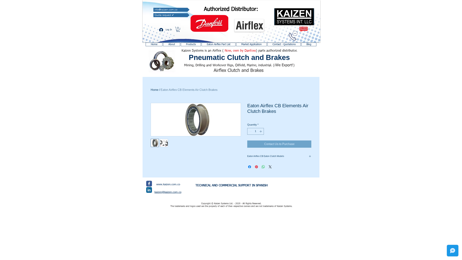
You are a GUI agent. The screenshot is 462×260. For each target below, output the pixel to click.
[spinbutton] (255, 131)
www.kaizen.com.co (168, 184)
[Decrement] (250, 131)
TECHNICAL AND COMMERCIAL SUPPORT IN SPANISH (231, 185)
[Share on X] (270, 167)
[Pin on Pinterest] (256, 167)
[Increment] (261, 131)
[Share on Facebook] (249, 167)
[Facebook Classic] (149, 184)
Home (154, 89)
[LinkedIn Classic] (149, 190)
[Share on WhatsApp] (263, 167)
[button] (178, 29)
